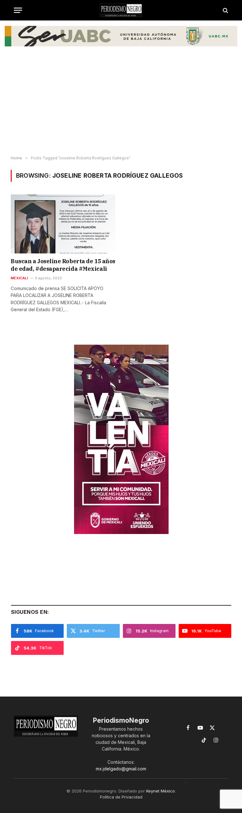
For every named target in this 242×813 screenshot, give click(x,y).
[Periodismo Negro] (121, 10)
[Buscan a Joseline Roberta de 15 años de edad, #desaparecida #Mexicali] (63, 223)
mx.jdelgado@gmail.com (121, 768)
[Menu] (18, 10)
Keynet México (160, 790)
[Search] (225, 10)
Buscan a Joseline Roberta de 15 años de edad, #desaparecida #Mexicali (63, 265)
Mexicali (19, 278)
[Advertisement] (121, 105)
